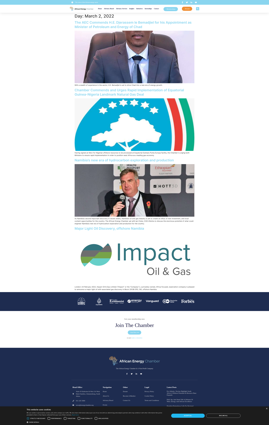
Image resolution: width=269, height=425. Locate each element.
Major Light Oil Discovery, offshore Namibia (109, 228)
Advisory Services (121, 8)
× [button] (266, 408)
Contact (161, 8)
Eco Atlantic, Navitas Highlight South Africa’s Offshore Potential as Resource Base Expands (181, 393)
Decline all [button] (223, 415)
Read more (75, 415)
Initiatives (142, 8)
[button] (198, 8)
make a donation (136, 338)
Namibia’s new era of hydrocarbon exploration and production (124, 160)
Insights (132, 8)
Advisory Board (109, 8)
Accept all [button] (188, 415)
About (98, 8)
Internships (153, 8)
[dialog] (134, 415)
